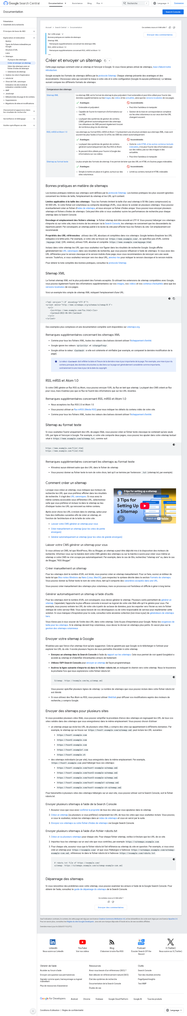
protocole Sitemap (107, 75)
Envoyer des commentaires (160, 35)
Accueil (48, 27)
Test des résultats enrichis (149, 975)
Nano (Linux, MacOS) (91, 577)
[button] (18, 24)
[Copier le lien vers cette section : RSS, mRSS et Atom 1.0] (81, 381)
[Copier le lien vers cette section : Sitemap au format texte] (84, 425)
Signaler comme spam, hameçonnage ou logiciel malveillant (61, 980)
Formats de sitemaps (160, 577)
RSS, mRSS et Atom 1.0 (57, 132)
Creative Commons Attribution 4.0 (112, 919)
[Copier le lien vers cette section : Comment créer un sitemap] (89, 483)
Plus (98, 3)
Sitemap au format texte (57, 162)
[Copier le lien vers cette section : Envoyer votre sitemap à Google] (96, 639)
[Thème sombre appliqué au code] (169, 298)
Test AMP (142, 983)
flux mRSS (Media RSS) (85, 409)
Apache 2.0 (172, 919)
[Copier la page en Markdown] (105, 60)
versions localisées (154, 98)
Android (74, 999)
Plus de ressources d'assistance (54, 986)
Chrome (86, 999)
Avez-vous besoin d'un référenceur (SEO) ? (107, 970)
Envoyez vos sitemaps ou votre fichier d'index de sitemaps (79, 823)
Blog (89, 3)
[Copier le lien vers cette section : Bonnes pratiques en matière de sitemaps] (110, 186)
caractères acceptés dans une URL (141, 580)
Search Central (29, 3)
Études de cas (95, 988)
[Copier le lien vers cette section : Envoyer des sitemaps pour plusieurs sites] (111, 711)
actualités (130, 98)
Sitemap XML (52, 95)
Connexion (179, 3)
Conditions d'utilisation (50, 1010)
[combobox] (135, 3)
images (108, 98)
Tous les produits (154, 999)
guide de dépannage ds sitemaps (90, 889)
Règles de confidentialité (72, 1010)
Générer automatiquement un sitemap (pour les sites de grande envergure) (86, 537)
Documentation (56, 3)
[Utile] (170, 27)
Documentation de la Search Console (105, 983)
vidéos (117, 98)
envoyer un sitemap (95, 663)
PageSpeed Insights (146, 979)
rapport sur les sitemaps (119, 654)
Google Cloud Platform (118, 999)
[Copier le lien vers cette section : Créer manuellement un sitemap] (89, 568)
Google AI (138, 999)
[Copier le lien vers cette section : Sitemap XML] (67, 273)
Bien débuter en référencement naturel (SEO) (109, 975)
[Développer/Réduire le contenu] (62, 34)
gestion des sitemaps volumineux (62, 628)
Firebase (99, 999)
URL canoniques (70, 251)
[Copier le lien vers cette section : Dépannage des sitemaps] (86, 879)
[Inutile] (174, 27)
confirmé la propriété (90, 810)
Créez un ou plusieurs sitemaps (66, 836)
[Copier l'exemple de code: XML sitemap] (174, 298)
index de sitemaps (86, 208)
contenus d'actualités (153, 283)
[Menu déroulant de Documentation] (66, 3)
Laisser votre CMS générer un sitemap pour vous (74, 524)
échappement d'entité (141, 340)
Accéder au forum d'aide (50, 970)
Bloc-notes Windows (68, 577)
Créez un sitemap (59, 815)
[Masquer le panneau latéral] (33, 1011)
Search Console (173, 12)
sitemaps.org (133, 327)
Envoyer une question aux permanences (57, 975)
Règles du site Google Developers (80, 922)
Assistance (77, 3)
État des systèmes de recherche (103, 979)
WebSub (112, 697)
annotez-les (114, 257)
